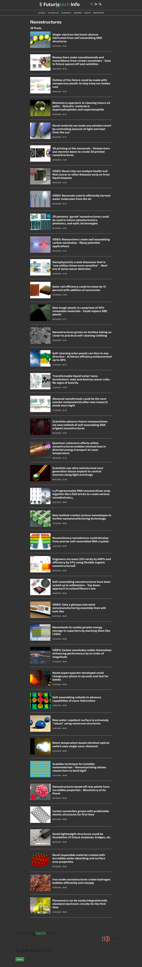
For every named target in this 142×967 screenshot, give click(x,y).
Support (20, 959)
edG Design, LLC (27, 945)
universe (78, 13)
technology (53, 13)
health (87, 13)
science (41, 13)
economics (66, 13)
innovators (98, 13)
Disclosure (30, 959)
